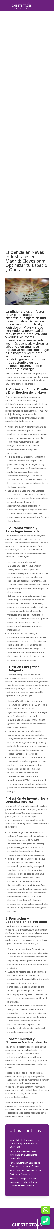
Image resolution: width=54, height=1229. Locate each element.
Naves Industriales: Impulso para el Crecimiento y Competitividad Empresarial (26, 1143)
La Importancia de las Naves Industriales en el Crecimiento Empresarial (23, 1155)
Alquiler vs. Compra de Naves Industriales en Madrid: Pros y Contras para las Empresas (23, 1182)
